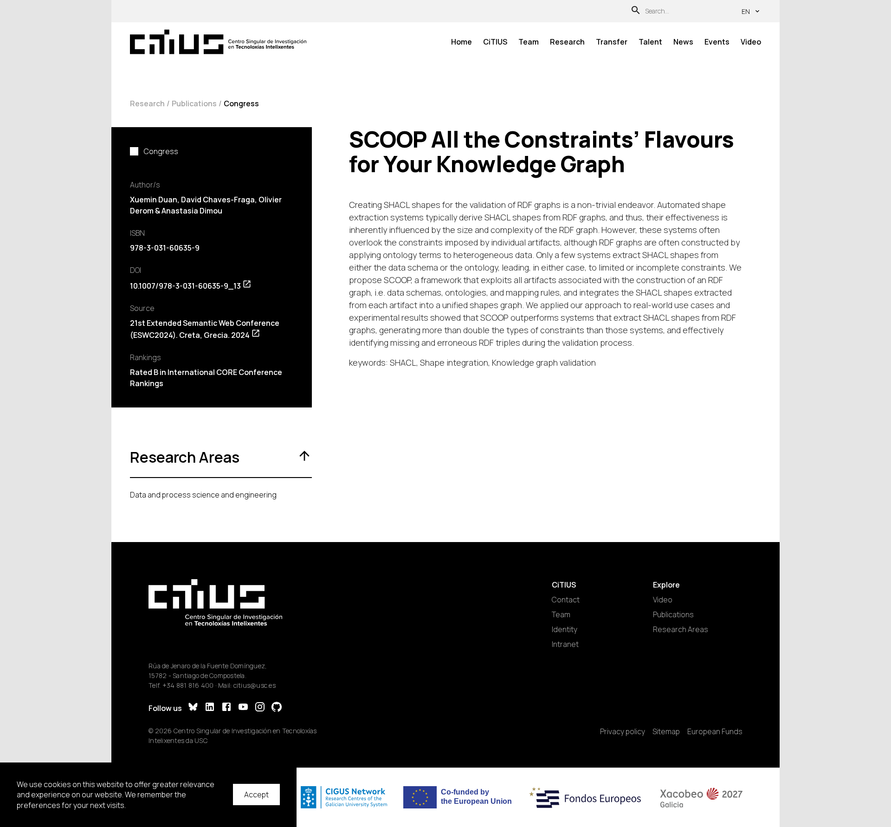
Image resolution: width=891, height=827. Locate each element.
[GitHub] (276, 708)
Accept (256, 794)
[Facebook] (226, 708)
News (683, 42)
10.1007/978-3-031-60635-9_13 (185, 286)
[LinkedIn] (209, 708)
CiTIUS (495, 42)
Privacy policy (622, 731)
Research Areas (680, 629)
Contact (566, 599)
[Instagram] (259, 708)
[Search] (635, 11)
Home (461, 42)
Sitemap (666, 731)
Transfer (611, 42)
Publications (194, 103)
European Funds (714, 731)
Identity (564, 629)
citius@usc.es (254, 685)
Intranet (565, 644)
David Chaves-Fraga (218, 199)
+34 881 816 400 (188, 685)
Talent (650, 42)
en (746, 11)
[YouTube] (243, 708)
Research (567, 42)
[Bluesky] (193, 708)
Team (528, 42)
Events (717, 42)
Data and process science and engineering (203, 495)
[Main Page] (218, 42)
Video (751, 42)
